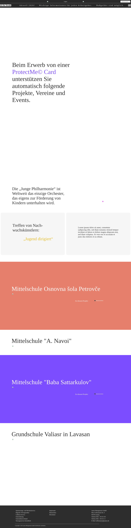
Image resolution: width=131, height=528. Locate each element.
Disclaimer (52, 514)
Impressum (52, 510)
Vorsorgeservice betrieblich (23, 521)
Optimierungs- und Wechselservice (25, 510)
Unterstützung (20, 516)
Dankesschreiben (99, 300)
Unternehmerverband (21, 518)
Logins (65, 1)
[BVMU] (83, 1)
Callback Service (20, 514)
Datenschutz (52, 512)
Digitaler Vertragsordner (22, 512)
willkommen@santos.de (102, 521)
